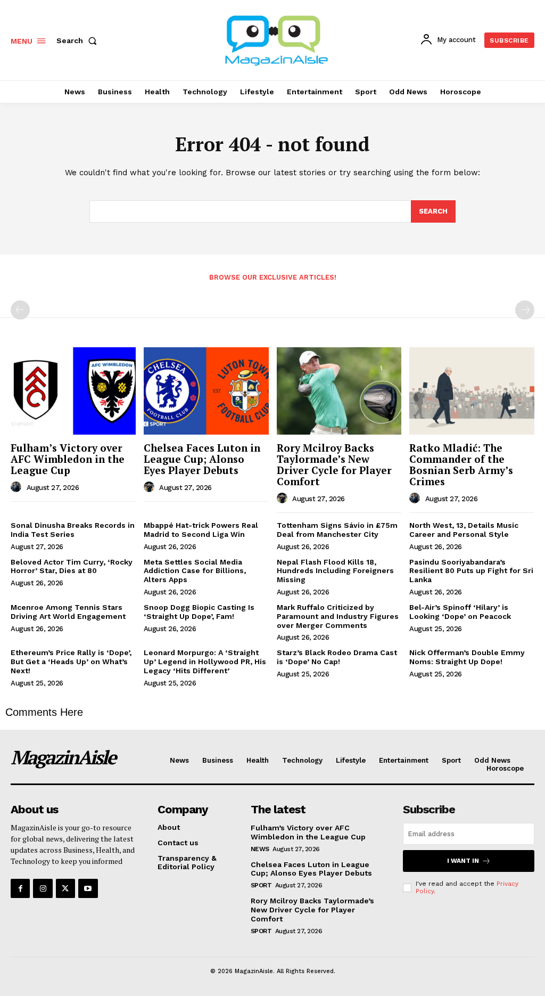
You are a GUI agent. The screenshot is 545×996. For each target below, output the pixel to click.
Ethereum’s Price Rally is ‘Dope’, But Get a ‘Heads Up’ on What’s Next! (71, 661)
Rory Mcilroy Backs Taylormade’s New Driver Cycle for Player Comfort (334, 464)
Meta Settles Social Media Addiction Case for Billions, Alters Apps (195, 571)
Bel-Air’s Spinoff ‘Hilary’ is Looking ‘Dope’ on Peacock (460, 612)
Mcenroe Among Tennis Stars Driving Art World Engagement (68, 612)
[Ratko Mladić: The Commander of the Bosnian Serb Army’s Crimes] (471, 391)
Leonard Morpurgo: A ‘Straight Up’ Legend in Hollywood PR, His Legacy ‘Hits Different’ (205, 661)
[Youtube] (87, 888)
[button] (78, 40)
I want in (463, 860)
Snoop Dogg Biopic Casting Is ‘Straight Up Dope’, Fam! (199, 612)
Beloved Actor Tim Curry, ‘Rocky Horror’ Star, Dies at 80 (72, 566)
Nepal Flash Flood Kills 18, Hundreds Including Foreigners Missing (335, 571)
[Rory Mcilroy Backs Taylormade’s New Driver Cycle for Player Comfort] (339, 391)
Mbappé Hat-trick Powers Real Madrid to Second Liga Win (201, 529)
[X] (65, 888)
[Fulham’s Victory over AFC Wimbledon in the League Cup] (73, 391)
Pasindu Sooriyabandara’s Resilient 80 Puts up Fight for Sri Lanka (471, 571)
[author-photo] (17, 487)
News (260, 849)
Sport (261, 885)
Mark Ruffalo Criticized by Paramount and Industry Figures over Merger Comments (338, 616)
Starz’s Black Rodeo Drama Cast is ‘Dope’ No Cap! (337, 657)
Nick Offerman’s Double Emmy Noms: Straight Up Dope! (467, 657)
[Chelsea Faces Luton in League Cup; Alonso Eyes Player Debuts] (206, 391)
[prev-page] (20, 310)
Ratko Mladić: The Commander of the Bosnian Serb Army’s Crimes (461, 464)
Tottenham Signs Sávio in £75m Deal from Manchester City (337, 529)
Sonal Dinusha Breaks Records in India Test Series (73, 529)
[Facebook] (20, 888)
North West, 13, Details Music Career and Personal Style (463, 529)
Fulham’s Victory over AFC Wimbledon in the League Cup (68, 459)
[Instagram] (42, 888)
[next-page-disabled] (524, 310)
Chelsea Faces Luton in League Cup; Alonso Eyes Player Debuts (202, 459)
